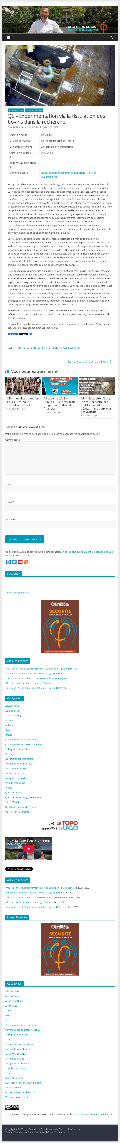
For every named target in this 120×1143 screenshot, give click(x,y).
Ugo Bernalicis (31, 127)
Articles (9, 725)
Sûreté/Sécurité (13, 802)
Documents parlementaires (19, 758)
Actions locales (12, 710)
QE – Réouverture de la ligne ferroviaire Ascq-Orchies (42, 347)
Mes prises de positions (17, 778)
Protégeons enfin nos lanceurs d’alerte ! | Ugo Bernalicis (33, 673)
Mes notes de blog (14, 773)
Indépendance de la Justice (18, 763)
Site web (10, 519)
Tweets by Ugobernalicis (17, 592)
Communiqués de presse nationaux (23, 744)
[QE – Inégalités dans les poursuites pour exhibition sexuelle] (23, 378)
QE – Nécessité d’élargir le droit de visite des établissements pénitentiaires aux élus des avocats (97, 405)
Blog (7, 729)
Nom (8, 484)
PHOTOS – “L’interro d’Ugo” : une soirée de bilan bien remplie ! (36, 678)
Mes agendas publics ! (16, 768)
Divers (8, 754)
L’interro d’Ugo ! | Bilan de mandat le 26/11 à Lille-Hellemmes (36, 687)
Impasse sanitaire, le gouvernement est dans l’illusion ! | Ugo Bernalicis (41, 668)
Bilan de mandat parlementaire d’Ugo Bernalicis (29, 683)
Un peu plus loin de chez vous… (21, 806)
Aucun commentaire (51, 127)
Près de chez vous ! (15, 782)
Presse (8, 787)
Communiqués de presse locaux (21, 739)
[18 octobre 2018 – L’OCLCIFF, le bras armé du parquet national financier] (60, 378)
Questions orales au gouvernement (23, 797)
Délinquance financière (16, 749)
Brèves (8, 734)
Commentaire (12, 439)
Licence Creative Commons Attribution (92, 1114)
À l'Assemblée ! (16, 110)
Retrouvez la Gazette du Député (91, 361)
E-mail (9, 501)
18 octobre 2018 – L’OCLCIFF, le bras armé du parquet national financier (59, 403)
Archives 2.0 (11, 720)
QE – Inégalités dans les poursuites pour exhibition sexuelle (23, 402)
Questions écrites (34, 110)
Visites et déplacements (17, 811)
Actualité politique (14, 715)
